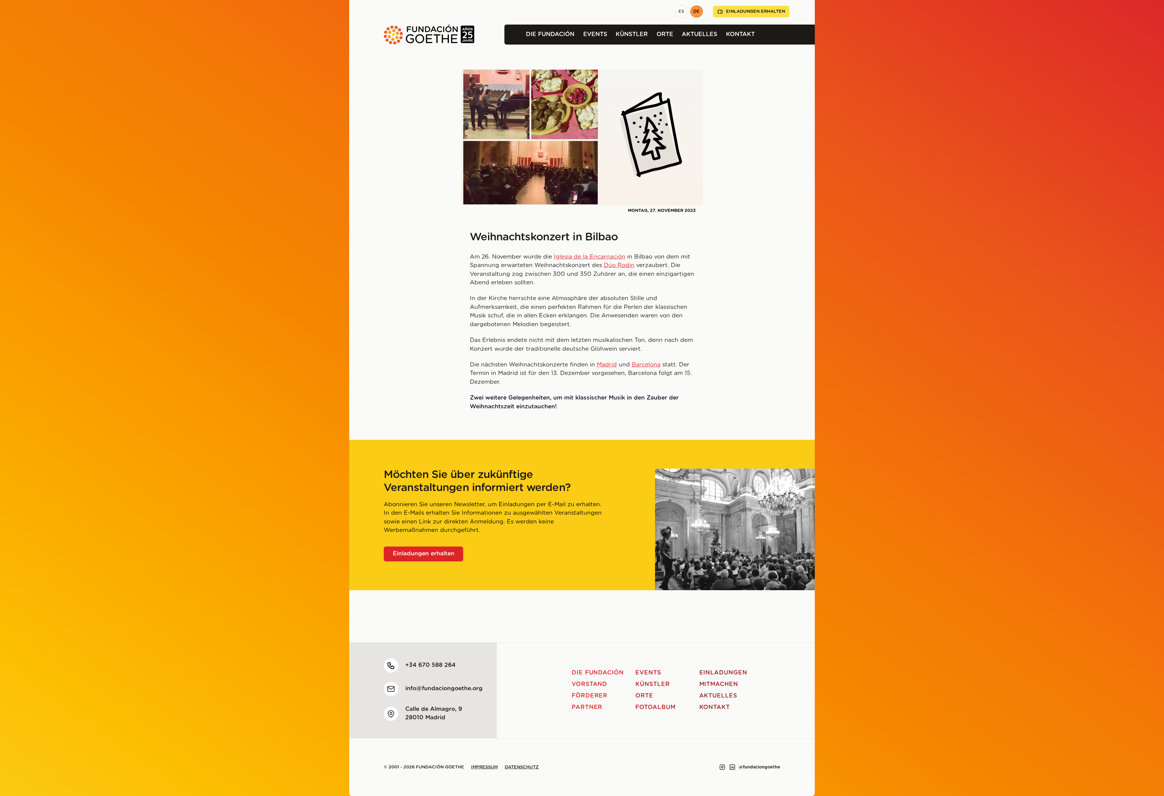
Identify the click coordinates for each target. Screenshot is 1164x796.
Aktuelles (699, 34)
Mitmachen (718, 684)
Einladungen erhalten (755, 11)
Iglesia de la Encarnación (589, 257)
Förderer (590, 696)
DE (696, 11)
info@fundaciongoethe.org (444, 688)
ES (681, 11)
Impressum (484, 767)
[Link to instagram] (722, 767)
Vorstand (589, 684)
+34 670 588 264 (430, 665)
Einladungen (723, 673)
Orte (665, 34)
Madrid (607, 365)
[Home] (411, 34)
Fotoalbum (655, 707)
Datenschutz (522, 767)
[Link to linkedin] (732, 767)
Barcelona (646, 365)
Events (595, 34)
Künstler (632, 34)
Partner (587, 707)
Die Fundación (550, 34)
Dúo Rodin (619, 265)
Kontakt (740, 34)
